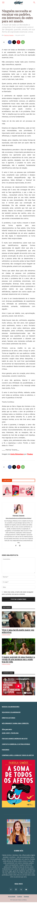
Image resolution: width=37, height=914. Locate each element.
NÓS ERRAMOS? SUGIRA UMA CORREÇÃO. (15, 723)
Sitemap (26, 896)
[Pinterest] (18, 42)
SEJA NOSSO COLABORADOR (11, 712)
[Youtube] (26, 890)
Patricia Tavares (8, 35)
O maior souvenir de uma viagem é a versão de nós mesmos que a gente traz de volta (18, 659)
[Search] (34, 2)
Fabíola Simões (6, 634)
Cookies (19, 896)
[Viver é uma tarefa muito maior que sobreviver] (18, 619)
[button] (3, 2)
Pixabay (30, 454)
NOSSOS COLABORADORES (10, 707)
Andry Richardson (17, 454)
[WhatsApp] (23, 42)
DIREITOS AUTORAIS (8, 718)
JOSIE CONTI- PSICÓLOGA (10, 733)
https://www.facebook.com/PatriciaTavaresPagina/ (18, 518)
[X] (14, 42)
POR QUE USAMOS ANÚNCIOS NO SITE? (15, 738)
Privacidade (11, 896)
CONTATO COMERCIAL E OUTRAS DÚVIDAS (16, 744)
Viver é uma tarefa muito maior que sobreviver (18, 630)
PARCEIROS (5, 750)
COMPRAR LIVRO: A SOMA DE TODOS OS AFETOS (18, 755)
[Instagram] (20, 546)
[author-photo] (18, 513)
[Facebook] (10, 42)
